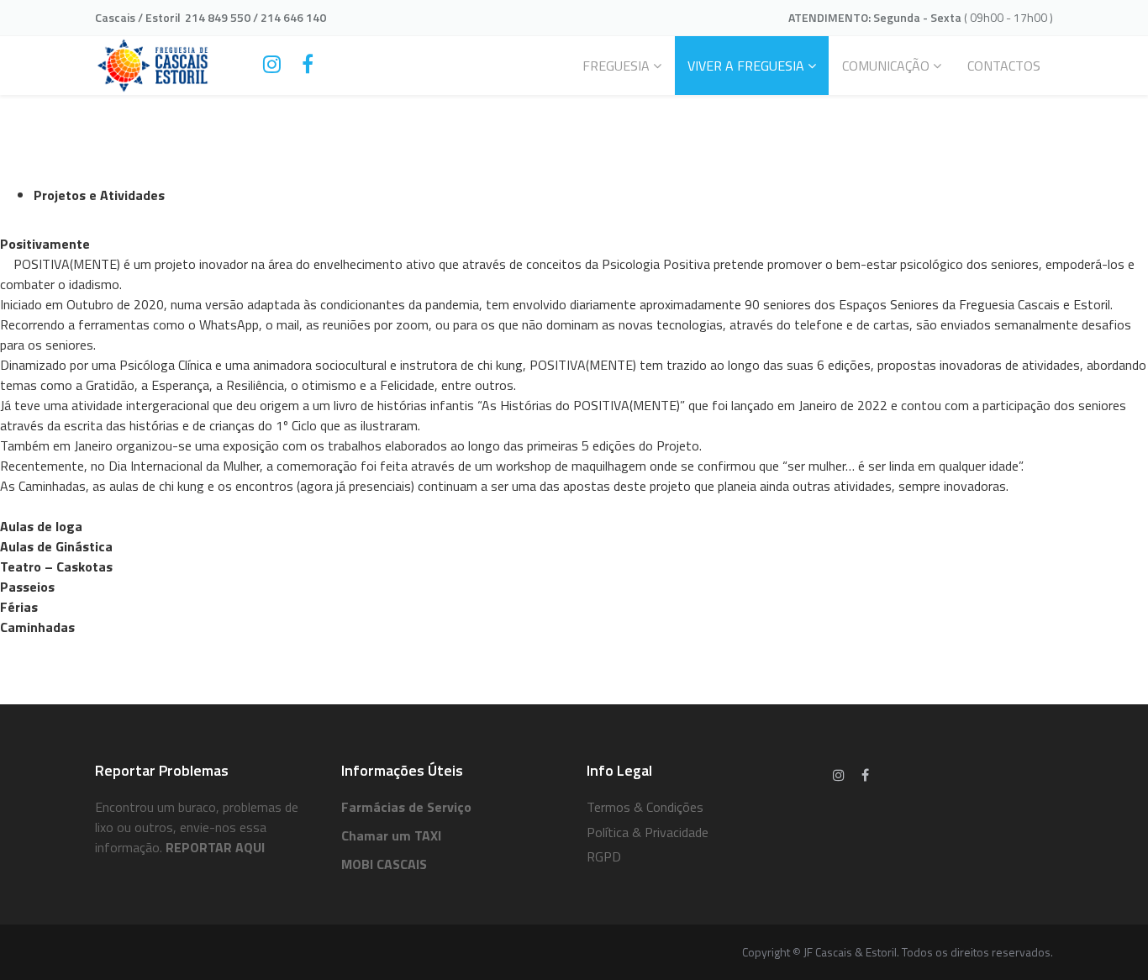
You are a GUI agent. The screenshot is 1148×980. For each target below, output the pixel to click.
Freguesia (616, 65)
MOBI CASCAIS (384, 864)
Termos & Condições (645, 807)
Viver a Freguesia (745, 65)
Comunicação (885, 65)
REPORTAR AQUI (215, 847)
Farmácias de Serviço (406, 807)
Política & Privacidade (647, 832)
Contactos (1003, 65)
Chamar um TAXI (391, 835)
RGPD (604, 856)
